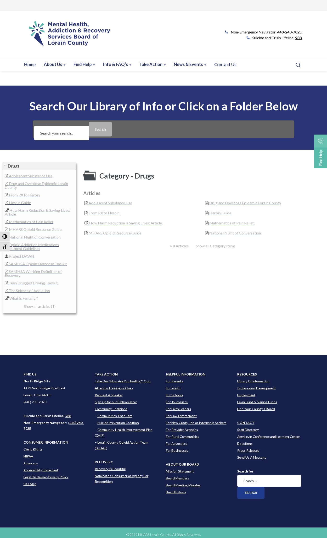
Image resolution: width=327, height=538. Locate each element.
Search (251, 493)
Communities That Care (114, 416)
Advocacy (30, 463)
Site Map (29, 484)
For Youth (173, 388)
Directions (245, 443)
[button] (39, 166)
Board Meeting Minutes (183, 485)
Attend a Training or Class (114, 388)
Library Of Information (253, 381)
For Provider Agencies (182, 430)
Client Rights (33, 449)
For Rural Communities (182, 437)
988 (298, 37)
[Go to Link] (67, 37)
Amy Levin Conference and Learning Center (268, 437)
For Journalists (177, 402)
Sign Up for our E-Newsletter (116, 402)
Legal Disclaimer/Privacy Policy (45, 477)
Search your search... (50, 124)
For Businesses (177, 450)
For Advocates (176, 443)
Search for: (245, 471)
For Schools (174, 395)
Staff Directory (248, 430)
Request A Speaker (109, 395)
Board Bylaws (176, 492)
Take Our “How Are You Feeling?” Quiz (123, 381)
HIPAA (28, 456)
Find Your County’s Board (256, 409)
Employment (246, 395)
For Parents (174, 381)
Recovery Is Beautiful (110, 469)
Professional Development (256, 388)
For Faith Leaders (178, 409)
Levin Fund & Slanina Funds (257, 402)
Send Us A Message (251, 457)
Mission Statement (180, 471)
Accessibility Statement (40, 470)
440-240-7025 (289, 32)
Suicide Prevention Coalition (118, 423)
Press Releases (248, 450)
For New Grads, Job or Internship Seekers (196, 423)
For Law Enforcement (181, 416)
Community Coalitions (111, 409)
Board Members (177, 478)
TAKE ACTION (106, 374)
